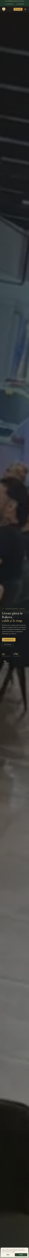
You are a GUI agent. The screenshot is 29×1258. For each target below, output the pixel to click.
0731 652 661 (21, 4)
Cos (19, 9)
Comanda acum (8, 639)
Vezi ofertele (7, 644)
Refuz (8, 1254)
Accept (21, 1254)
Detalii (13, 1251)
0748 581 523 (10, 4)
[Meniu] (25, 9)
